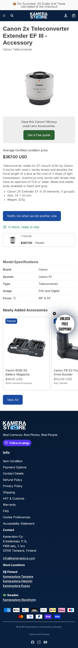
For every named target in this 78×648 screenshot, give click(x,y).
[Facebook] (32, 642)
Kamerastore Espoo (16, 586)
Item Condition (13, 461)
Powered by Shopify (51, 626)
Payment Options (14, 467)
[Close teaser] (54, 313)
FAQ (6, 511)
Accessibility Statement (18, 523)
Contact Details (13, 473)
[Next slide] (71, 353)
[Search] (12, 16)
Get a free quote (39, 135)
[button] (65, 324)
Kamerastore (32, 626)
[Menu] (4, 15)
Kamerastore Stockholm (19, 600)
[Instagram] (39, 642)
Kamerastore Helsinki (17, 581)
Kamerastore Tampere (18, 576)
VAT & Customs (13, 498)
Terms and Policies (39, 634)
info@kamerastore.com (19, 558)
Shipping (9, 492)
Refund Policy (12, 480)
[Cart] (74, 16)
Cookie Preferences (16, 517)
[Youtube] (45, 642)
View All (12, 400)
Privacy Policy (12, 486)
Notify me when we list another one (32, 216)
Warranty (9, 504)
